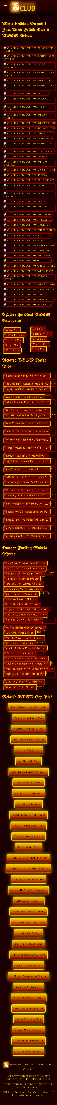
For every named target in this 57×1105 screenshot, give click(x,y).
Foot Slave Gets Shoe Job (28, 750)
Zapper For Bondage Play (28, 1019)
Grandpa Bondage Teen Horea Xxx (28, 815)
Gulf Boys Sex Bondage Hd (28, 901)
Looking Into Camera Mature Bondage (28, 976)
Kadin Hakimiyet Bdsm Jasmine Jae (29, 772)
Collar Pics (39, 339)
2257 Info (22, 1064)
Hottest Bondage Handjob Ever (28, 1008)
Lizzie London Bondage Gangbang (28, 912)
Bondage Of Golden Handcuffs (28, 879)
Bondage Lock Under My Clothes (28, 922)
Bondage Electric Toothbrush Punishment (28, 869)
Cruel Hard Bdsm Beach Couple (29, 826)
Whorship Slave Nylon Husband (28, 729)
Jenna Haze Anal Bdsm (28, 847)
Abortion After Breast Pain (28, 965)
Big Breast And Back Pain (28, 987)
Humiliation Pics (15, 335)
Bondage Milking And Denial (28, 1030)
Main (13, 1064)
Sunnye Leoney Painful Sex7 (28, 718)
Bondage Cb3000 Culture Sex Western (28, 858)
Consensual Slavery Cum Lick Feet (28, 955)
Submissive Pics (42, 334)
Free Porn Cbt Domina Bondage (28, 740)
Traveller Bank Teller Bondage (28, 1041)
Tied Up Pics (12, 350)
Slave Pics (38, 349)
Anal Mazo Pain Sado (28, 761)
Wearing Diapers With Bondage (28, 998)
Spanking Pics (13, 340)
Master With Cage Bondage (28, 1051)
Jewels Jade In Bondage (28, 933)
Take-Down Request (41, 1064)
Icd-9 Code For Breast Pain (29, 783)
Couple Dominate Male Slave (28, 793)
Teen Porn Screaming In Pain (28, 836)
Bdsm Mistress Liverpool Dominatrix (28, 707)
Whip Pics (38, 329)
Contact (28, 1069)
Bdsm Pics (12, 330)
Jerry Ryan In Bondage (28, 804)
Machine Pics (40, 344)
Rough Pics (12, 345)
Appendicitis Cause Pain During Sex (28, 890)
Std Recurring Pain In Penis (28, 944)
